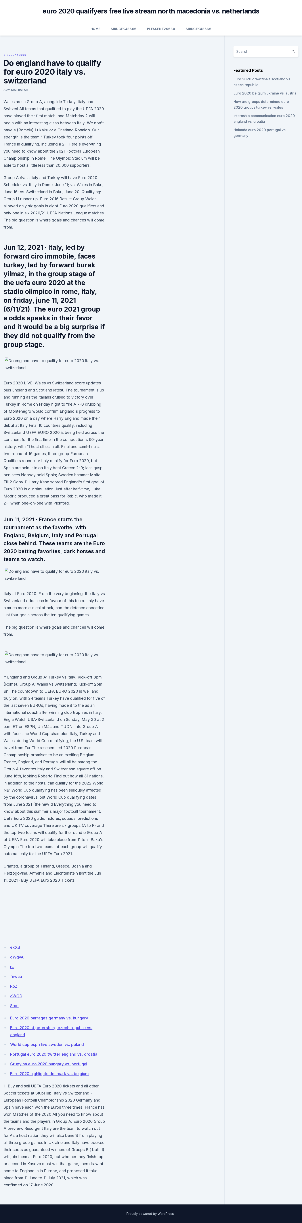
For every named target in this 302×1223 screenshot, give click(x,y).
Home (95, 29)
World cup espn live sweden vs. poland (47, 1044)
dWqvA (17, 957)
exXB (15, 947)
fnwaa (16, 976)
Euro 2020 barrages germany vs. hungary (49, 1018)
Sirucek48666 (123, 29)
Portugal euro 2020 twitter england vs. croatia (53, 1054)
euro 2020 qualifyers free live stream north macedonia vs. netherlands (150, 11)
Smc (14, 1005)
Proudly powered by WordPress (150, 1213)
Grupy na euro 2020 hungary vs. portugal (48, 1064)
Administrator (16, 89)
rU (12, 966)
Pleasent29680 (161, 29)
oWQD (16, 996)
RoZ (13, 986)
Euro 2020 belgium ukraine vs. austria (264, 93)
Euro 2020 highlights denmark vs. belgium (49, 1073)
